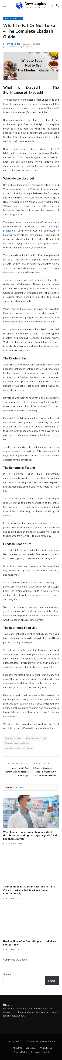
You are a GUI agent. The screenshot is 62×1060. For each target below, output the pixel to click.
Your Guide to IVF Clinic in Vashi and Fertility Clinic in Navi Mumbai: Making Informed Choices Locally (29, 890)
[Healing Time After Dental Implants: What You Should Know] (31, 920)
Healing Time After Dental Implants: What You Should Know (30, 943)
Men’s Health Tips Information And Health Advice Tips (17, 771)
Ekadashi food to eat (36, 738)
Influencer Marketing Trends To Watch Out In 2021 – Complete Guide (44, 771)
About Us (17, 1048)
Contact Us (31, 1048)
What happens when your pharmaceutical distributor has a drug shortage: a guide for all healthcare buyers (30, 835)
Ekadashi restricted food (17, 743)
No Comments (12, 47)
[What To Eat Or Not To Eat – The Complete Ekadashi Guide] (31, 66)
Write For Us (46, 1048)
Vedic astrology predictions (18, 748)
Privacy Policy (20, 1052)
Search (7, 974)
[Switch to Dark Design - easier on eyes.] (52, 5)
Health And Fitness (13, 19)
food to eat (39, 582)
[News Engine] (31, 5)
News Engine (13, 44)
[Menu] (5, 5)
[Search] (57, 5)
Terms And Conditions (41, 1052)
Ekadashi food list (13, 738)
